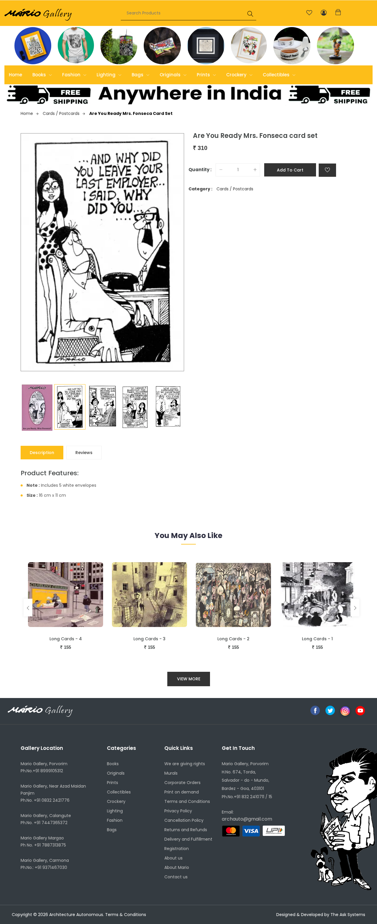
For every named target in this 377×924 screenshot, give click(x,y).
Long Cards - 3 (149, 639)
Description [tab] (42, 453)
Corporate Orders (182, 783)
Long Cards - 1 (317, 639)
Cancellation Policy (184, 820)
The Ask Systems (347, 915)
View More (188, 679)
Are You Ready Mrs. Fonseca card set (131, 113)
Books (39, 75)
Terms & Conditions (125, 915)
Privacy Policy (178, 811)
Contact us (176, 877)
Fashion (72, 75)
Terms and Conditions (187, 801)
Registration (176, 849)
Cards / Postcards (61, 113)
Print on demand (181, 792)
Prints (204, 75)
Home (15, 75)
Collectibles (277, 75)
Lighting (107, 75)
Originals (171, 75)
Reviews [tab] (83, 453)
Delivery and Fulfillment (188, 839)
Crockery (237, 75)
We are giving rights (184, 764)
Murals (171, 773)
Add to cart (290, 170)
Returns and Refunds (185, 830)
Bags (138, 75)
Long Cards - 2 (233, 639)
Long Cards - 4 (65, 639)
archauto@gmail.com (247, 819)
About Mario (176, 867)
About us (173, 858)
